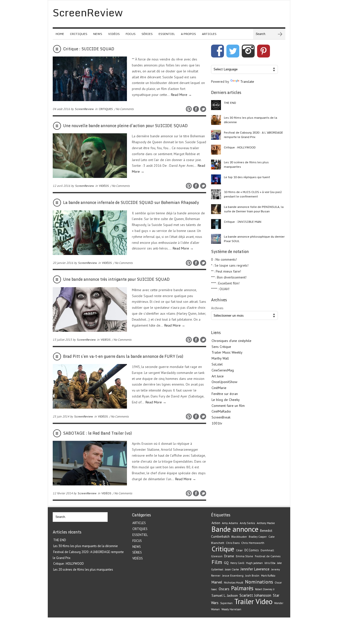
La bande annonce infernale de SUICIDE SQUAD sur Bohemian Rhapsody (131, 202)
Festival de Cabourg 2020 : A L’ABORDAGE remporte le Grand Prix (253, 134)
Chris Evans (233, 543)
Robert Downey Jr (265, 589)
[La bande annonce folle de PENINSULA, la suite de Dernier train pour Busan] (216, 209)
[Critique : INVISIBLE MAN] (216, 224)
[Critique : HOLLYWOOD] (216, 150)
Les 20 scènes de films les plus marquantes (246, 164)
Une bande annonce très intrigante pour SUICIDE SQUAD (116, 279)
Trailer (244, 601)
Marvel (217, 582)
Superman (226, 603)
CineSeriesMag (223, 370)
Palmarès (242, 588)
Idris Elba (270, 563)
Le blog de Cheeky (226, 399)
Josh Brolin (252, 575)
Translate (247, 81)
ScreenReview (84, 109)
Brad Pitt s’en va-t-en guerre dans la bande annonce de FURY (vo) (123, 356)
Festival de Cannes (268, 556)
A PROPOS (188, 33)
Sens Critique (221, 346)
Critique (223, 548)
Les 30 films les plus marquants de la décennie (250, 119)
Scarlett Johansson (255, 595)
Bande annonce (235, 529)
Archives (217, 308)
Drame (229, 556)
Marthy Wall (220, 358)
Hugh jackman (254, 563)
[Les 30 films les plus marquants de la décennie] (216, 120)
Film (217, 562)
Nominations (259, 582)
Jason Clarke (232, 569)
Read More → (181, 94)
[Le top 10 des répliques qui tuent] (216, 179)
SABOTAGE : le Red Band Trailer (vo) (97, 433)
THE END (230, 102)
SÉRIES (147, 33)
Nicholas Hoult (233, 582)
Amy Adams (230, 523)
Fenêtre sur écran (225, 393)
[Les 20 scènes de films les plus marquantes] (216, 164)
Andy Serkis (247, 523)
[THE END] (216, 105)
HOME (60, 33)
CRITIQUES (78, 33)
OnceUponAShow (224, 382)
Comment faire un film (228, 405)
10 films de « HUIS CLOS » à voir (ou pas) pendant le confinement (253, 194)
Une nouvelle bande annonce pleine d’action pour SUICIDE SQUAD (125, 125)
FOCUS (131, 33)
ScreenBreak (221, 417)
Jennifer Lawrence (255, 569)
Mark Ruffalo (268, 575)
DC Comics (251, 550)
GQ (226, 562)
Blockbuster (239, 536)
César (239, 550)
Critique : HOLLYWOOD (240, 147)
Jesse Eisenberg (232, 575)
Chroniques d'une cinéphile (231, 340)
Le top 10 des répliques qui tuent (247, 177)
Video (264, 601)
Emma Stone (244, 556)
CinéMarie (219, 388)
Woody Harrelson (231, 609)
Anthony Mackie (266, 523)
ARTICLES (209, 33)
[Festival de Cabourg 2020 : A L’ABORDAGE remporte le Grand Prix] (216, 135)
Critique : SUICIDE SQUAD (88, 49)
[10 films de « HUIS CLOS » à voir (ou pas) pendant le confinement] (216, 194)
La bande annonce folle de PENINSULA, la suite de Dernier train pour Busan (254, 209)
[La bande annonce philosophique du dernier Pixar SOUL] (216, 239)
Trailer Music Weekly (227, 352)
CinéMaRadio (221, 411)
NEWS (97, 33)
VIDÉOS (114, 33)
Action (216, 523)
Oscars (224, 589)
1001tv (217, 423)
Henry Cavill (237, 563)
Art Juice (218, 376)
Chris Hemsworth (252, 543)
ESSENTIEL (167, 33)
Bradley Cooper (258, 536)
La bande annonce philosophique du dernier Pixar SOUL (254, 238)
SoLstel (217, 364)
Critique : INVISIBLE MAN (242, 221)
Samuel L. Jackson (225, 595)
